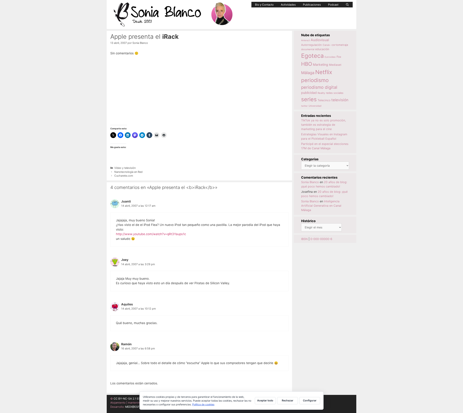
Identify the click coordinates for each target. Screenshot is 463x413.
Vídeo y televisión (125, 167)
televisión (339, 100)
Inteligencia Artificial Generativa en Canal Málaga (321, 205)
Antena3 (305, 40)
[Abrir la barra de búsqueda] (347, 4)
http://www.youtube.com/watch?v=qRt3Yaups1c (151, 234)
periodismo (315, 80)
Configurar (310, 400)
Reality (321, 92)
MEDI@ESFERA (135, 406)
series (309, 99)
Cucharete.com (123, 175)
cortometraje (340, 45)
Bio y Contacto (264, 4)
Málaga (307, 72)
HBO (306, 64)
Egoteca (312, 55)
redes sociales (334, 92)
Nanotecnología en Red (128, 171)
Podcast (333, 4)
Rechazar (287, 400)
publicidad (309, 93)
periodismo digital (319, 87)
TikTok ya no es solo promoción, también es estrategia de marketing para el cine (323, 124)
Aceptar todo (265, 400)
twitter (304, 106)
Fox (339, 57)
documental (307, 49)
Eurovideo (330, 57)
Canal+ (327, 44)
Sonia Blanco (310, 182)
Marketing (320, 64)
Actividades (288, 4)
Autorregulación (311, 45)
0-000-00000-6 (321, 239)
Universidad (315, 106)
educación (322, 49)
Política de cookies (203, 404)
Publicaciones (312, 4)
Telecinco (324, 100)
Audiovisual (320, 40)
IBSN (304, 239)
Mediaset (335, 64)
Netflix (323, 72)
